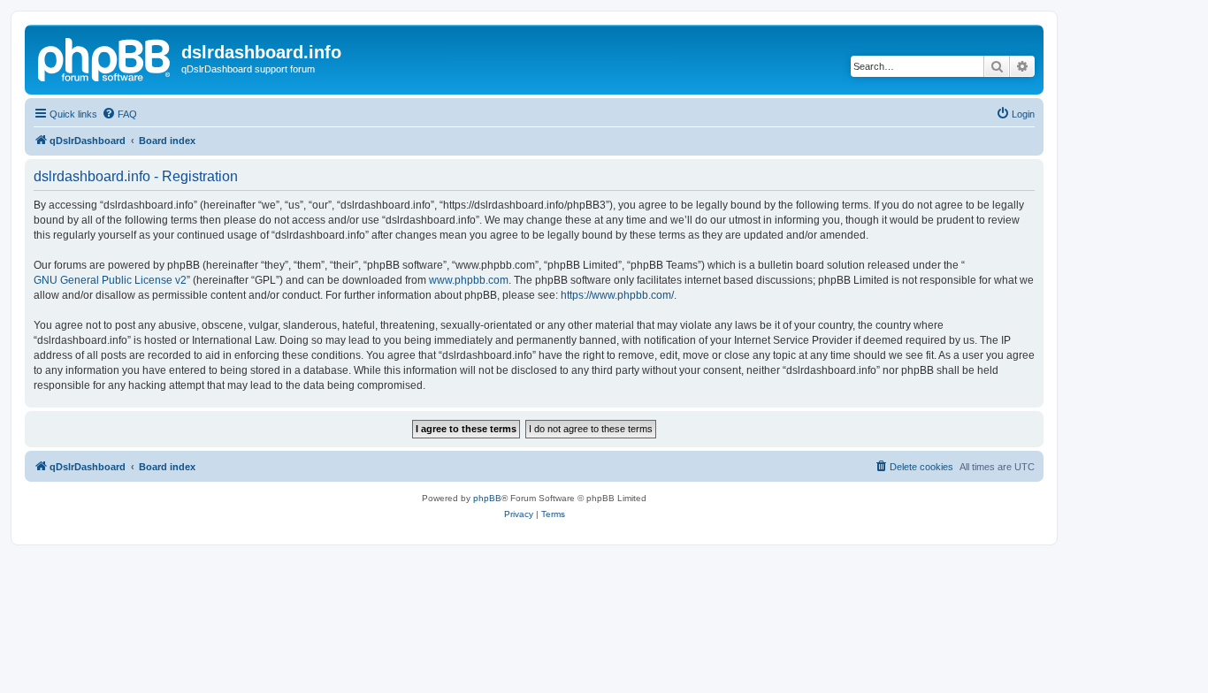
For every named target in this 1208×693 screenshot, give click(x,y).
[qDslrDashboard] (105, 57)
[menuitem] (119, 114)
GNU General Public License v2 (110, 280)
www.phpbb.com (468, 280)
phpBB (487, 498)
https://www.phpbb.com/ (617, 295)
